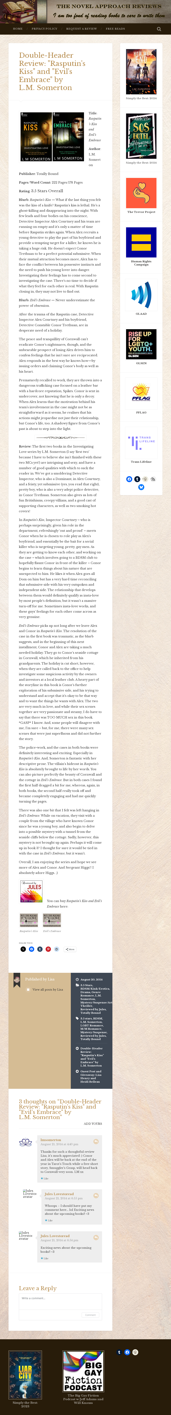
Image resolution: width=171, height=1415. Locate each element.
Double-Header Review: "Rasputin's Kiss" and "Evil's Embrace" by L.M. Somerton (52, 71)
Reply (96, 1141)
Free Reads (115, 28)
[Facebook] (129, 479)
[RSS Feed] (153, 479)
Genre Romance (90, 994)
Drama (85, 992)
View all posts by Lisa (47, 989)
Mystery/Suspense (93, 1032)
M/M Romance (90, 1028)
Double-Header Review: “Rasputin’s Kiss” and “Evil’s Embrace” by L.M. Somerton (92, 1057)
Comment (90, 1314)
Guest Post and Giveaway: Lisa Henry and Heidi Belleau (90, 1076)
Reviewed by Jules (93, 1009)
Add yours (93, 1123)
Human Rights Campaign (141, 263)
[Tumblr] (137, 479)
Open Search (159, 29)
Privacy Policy (44, 28)
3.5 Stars (86, 985)
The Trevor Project (141, 212)
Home (18, 28)
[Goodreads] (145, 479)
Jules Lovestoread (59, 1194)
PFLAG (141, 412)
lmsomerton (51, 1140)
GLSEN (141, 363)
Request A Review (81, 28)
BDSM (97, 1018)
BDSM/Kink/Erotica (94, 988)
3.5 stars (86, 1018)
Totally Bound (90, 1012)
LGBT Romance (91, 1025)
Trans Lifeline (141, 461)
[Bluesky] (141, 487)
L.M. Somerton (90, 997)
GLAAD (141, 313)
